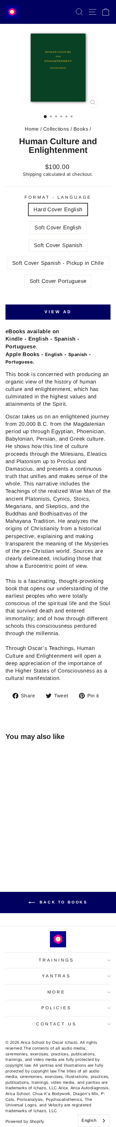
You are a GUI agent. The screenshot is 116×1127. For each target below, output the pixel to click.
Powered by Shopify (24, 1121)
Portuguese (20, 347)
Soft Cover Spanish (58, 245)
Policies (56, 1007)
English (38, 339)
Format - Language (58, 197)
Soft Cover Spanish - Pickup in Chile (58, 263)
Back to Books (62, 902)
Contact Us (56, 1024)
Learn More (25, 826)
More (56, 992)
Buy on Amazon (30, 845)
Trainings (56, 960)
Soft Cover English (57, 227)
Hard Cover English (58, 209)
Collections (56, 129)
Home (32, 129)
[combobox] (94, 1120)
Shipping (32, 174)
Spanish (65, 339)
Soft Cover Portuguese (58, 281)
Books (80, 129)
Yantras (56, 975)
